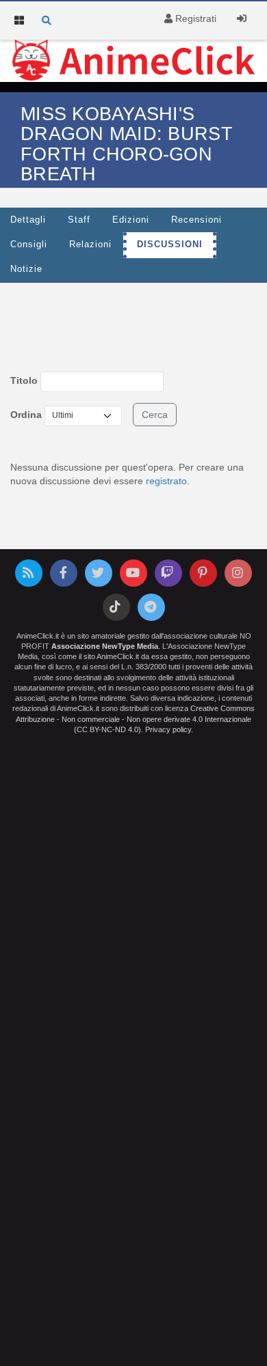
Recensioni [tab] (196, 220)
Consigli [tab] (28, 244)
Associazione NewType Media (104, 646)
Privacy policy (168, 729)
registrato (166, 480)
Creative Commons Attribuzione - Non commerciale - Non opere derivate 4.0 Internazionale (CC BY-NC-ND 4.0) (135, 718)
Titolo (24, 380)
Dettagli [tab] (28, 220)
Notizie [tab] (26, 269)
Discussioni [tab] (170, 244)
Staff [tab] (79, 220)
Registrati (194, 18)
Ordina (26, 414)
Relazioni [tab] (90, 244)
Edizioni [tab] (130, 220)
